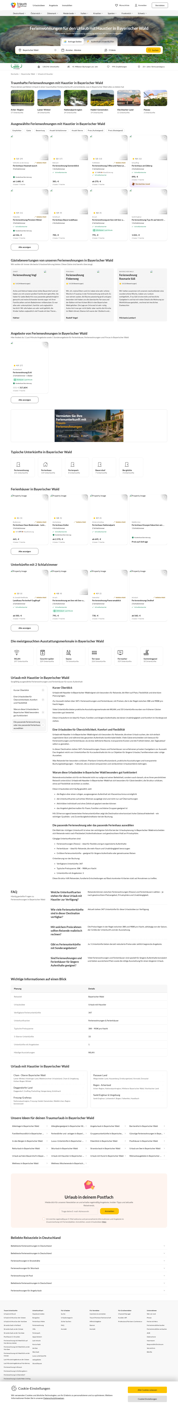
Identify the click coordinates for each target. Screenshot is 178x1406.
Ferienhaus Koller (61, 525)
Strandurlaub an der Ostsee (13, 1329)
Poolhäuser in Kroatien (12, 1337)
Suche (63, 1314)
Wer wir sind (151, 1314)
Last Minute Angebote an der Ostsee (16, 1359)
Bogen (118, 1098)
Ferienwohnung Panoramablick (106, 600)
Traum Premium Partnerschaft (100, 1318)
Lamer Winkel (43, 109)
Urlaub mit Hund (10, 1314)
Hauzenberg (114, 1078)
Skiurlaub (35, 1352)
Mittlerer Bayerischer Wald (133, 1088)
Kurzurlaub (36, 1344)
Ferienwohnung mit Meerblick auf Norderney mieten (16, 1342)
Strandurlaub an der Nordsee (14, 1333)
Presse (149, 1318)
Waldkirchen (59, 1101)
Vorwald (136, 1078)
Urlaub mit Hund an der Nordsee (15, 1321)
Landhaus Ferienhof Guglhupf (26, 600)
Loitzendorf (110, 1098)
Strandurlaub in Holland (12, 1325)
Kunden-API (122, 1318)
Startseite (15, 74)
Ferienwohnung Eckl (22, 372)
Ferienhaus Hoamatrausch (25, 165)
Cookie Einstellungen (147, 1399)
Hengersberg (46, 1091)
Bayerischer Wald (28, 74)
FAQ (62, 1325)
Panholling (35, 1091)
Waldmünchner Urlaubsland (50, 1078)
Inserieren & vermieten (98, 1314)
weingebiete (36, 1360)
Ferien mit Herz (152, 1321)
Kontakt (64, 1329)
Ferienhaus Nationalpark (103, 525)
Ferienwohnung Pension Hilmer (27, 219)
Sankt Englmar (99, 1098)
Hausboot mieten (38, 1314)
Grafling (27, 1091)
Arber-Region (17, 109)
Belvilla (149, 1352)
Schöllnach (56, 1091)
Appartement (37, 1337)
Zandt (15, 271)
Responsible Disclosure (155, 1344)
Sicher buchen (66, 1321)
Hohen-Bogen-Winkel (22, 1081)
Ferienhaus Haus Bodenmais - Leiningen (31, 525)
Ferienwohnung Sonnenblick (66, 165)
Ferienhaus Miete (38, 1321)
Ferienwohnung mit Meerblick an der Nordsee (17, 1348)
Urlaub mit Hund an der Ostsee (15, 1318)
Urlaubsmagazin (67, 1318)
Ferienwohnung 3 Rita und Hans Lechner (110, 165)
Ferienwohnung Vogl (24, 275)
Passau (147, 109)
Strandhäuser (37, 1363)
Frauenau (70, 271)
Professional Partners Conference (130, 1321)
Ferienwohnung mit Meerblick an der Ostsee (17, 1354)
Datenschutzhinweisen (53, 1398)
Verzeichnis (151, 1348)
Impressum (151, 1341)
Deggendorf (18, 1091)
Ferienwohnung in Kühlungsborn (15, 1371)
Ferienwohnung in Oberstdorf (14, 1375)
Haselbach (135, 1098)
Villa (34, 1329)
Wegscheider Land (100, 1078)
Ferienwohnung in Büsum (13, 1367)
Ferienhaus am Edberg (142, 165)
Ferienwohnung (38, 1325)
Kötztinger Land (32, 1078)
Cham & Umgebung (70, 1078)
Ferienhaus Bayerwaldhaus (65, 219)
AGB (148, 1333)
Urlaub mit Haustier (45, 74)
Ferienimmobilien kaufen (156, 1325)
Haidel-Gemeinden (99, 109)
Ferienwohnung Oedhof (143, 600)
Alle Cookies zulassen (147, 1390)
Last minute (36, 1341)
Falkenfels (126, 1098)
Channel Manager (124, 1314)
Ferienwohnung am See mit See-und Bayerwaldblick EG (117, 219)
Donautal (144, 1078)
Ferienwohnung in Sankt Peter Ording (17, 1379)
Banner (92, 1325)
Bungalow (36, 1318)
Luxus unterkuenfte (39, 1356)
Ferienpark (36, 1333)
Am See (35, 1348)
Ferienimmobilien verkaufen (157, 1329)
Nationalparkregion (73, 109)
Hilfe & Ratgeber (95, 1321)
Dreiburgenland (125, 1078)
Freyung (33, 1101)
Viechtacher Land (125, 109)
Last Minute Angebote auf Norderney (17, 1363)
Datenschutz (151, 1337)
